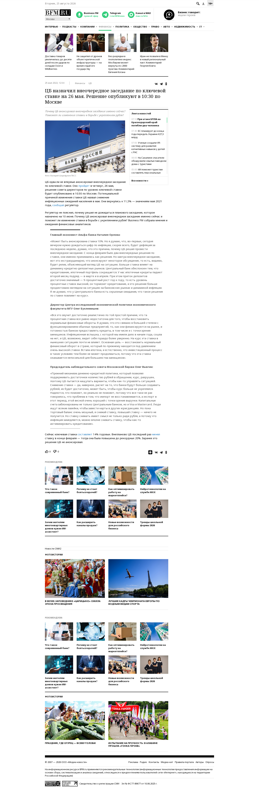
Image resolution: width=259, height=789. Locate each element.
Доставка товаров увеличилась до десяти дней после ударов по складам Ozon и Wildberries (58, 62)
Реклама (133, 762)
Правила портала (184, 762)
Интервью (51, 26)
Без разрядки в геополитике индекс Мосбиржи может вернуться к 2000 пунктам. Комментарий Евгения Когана (121, 64)
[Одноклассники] (166, 84)
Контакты (154, 762)
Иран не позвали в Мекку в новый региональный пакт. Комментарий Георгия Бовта (154, 61)
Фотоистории (54, 554)
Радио (143, 762)
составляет (85, 434)
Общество (140, 26)
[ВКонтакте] (156, 84)
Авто (166, 26)
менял (156, 434)
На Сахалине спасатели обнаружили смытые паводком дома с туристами (148, 161)
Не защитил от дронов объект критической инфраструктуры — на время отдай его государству (89, 62)
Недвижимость (184, 26)
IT (200, 26)
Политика (122, 26)
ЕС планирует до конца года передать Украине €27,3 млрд (147, 134)
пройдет (84, 185)
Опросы (209, 762)
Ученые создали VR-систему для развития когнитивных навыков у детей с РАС (148, 147)
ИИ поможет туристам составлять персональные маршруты (147, 172)
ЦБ (90, 83)
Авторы (200, 762)
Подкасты (69, 26)
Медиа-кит (167, 762)
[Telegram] (161, 84)
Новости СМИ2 (53, 548)
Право (155, 26)
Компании (87, 26)
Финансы (105, 26)
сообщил (58, 205)
